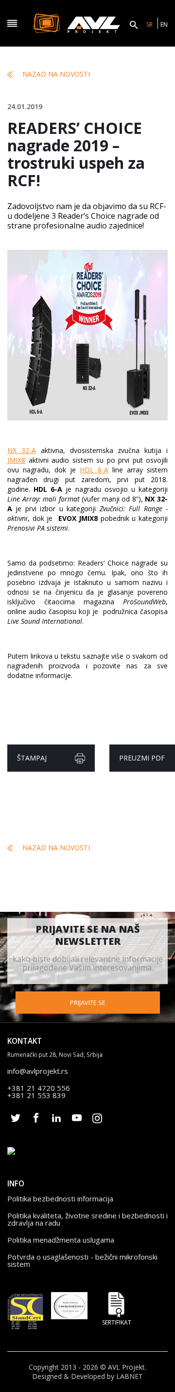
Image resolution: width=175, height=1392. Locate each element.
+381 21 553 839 (36, 1095)
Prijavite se (87, 1002)
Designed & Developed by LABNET (87, 1376)
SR (149, 24)
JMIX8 (16, 460)
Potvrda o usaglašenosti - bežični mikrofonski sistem (82, 1260)
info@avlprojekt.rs (37, 1071)
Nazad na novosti (56, 74)
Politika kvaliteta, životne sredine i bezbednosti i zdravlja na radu (87, 1219)
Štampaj (32, 757)
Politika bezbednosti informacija (60, 1198)
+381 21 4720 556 (38, 1088)
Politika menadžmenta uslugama (60, 1240)
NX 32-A (21, 450)
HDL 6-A (94, 469)
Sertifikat (116, 1322)
